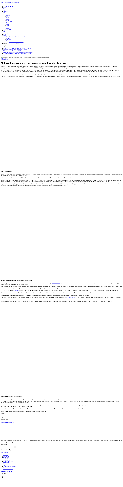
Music (7, 22)
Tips (4, 465)
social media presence (71, 297)
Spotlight (8, 38)
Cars (7, 16)
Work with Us (6, 460)
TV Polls (5, 11)
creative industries (56, 283)
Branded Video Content (8, 461)
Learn (4, 35)
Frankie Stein (5, 59)
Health (7, 20)
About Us (5, 455)
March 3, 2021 (4, 58)
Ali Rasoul (3, 422)
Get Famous (6, 457)
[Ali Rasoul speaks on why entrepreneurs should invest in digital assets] (10, 435)
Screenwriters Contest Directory (16, 42)
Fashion (8, 17)
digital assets (16, 290)
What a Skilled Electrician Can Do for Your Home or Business (17, 53)
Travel (7, 28)
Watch (4, 30)
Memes (8, 14)
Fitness (10, 21)
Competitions (9, 39)
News (4, 8)
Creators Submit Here (8, 469)
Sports (7, 25)
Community (6, 467)
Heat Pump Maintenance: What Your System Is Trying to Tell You (18, 52)
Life (4, 12)
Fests (4, 34)
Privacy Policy (6, 456)
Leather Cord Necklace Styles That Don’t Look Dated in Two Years (18, 48)
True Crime (8, 29)
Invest (12, 422)
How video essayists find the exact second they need (15, 49)
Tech (7, 26)
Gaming (8, 19)
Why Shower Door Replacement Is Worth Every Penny (15, 50)
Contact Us (5, 458)
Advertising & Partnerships (9, 466)
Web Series (5, 33)
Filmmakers (6, 31)
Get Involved (6, 462)
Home (4, 7)
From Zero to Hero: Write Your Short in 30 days (17, 37)
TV (4, 10)
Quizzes (8, 15)
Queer (7, 24)
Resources (8, 40)
